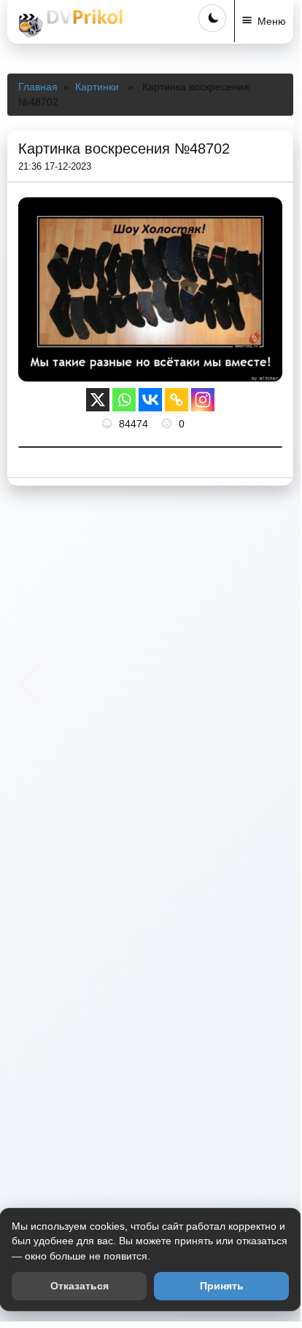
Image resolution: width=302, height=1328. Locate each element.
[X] (97, 399)
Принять (222, 1286)
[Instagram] (202, 399)
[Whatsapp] (124, 399)
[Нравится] (108, 424)
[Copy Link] (176, 399)
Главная (38, 86)
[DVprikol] (68, 23)
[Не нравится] (168, 424)
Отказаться (79, 1286)
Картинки (97, 86)
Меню (272, 21)
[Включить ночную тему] (212, 18)
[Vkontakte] (150, 399)
